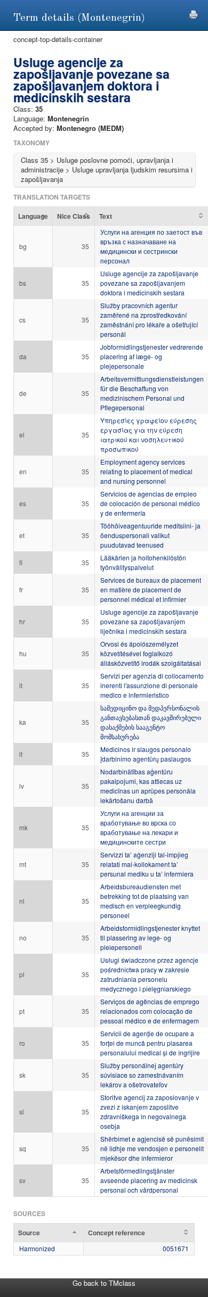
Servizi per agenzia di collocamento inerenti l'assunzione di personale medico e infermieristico (152, 685)
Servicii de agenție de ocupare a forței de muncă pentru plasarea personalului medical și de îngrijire (150, 1043)
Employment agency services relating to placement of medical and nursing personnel (146, 471)
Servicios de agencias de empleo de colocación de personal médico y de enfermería (150, 503)
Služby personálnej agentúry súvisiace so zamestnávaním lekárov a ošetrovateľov (141, 1075)
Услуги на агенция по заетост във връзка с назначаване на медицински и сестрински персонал (151, 246)
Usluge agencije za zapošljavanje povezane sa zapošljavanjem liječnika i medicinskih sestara (149, 621)
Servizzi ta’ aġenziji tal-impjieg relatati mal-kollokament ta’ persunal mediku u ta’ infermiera (147, 864)
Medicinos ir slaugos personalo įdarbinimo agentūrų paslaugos (145, 754)
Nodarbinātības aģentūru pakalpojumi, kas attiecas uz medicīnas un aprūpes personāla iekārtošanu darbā (148, 786)
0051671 (176, 1248)
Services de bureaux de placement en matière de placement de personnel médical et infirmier (150, 589)
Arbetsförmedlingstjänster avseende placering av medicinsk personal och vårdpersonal (148, 1180)
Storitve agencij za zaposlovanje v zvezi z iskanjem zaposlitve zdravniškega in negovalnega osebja (149, 1111)
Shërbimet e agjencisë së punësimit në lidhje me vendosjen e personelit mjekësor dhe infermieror (152, 1148)
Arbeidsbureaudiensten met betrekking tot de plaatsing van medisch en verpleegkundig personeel (144, 901)
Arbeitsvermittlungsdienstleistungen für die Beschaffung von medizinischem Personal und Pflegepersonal (152, 393)
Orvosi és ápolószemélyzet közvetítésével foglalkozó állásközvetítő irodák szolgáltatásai (150, 653)
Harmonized (37, 1248)
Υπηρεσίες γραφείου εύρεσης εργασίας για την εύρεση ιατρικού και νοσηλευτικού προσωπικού (148, 434)
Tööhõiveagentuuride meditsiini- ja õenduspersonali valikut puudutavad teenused (150, 535)
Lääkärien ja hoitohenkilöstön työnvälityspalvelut (143, 562)
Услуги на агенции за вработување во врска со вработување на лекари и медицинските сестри (139, 827)
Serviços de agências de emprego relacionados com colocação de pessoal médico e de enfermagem (149, 1011)
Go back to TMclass (104, 1283)
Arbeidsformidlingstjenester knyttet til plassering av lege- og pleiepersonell (150, 937)
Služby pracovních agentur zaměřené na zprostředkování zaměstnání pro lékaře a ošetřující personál (149, 319)
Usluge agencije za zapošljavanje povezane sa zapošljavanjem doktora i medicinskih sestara (149, 283)
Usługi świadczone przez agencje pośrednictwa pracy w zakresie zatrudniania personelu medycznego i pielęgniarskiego (149, 974)
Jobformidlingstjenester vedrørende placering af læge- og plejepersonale (151, 356)
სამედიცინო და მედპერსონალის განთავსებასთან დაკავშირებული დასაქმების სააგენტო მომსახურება (150, 722)
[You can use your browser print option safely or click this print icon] (193, 13)
